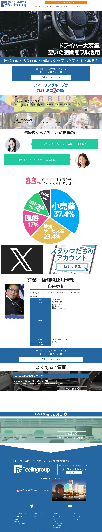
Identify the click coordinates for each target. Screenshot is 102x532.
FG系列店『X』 (86, 6)
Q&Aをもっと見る (49, 414)
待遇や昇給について (50, 6)
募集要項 (57, 6)
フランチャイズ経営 (70, 438)
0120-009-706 (51, 72)
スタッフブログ (71, 6)
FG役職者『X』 (79, 6)
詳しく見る (78, 110)
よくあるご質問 (64, 6)
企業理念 (70, 433)
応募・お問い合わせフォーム (66, 2)
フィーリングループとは (39, 6)
